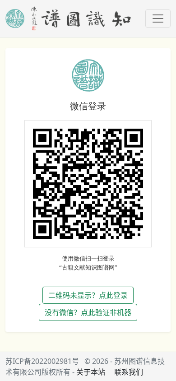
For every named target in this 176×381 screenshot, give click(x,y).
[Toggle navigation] (158, 18)
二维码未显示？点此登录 (88, 295)
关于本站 (90, 372)
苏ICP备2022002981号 (42, 361)
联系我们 (128, 372)
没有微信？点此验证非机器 (88, 312)
